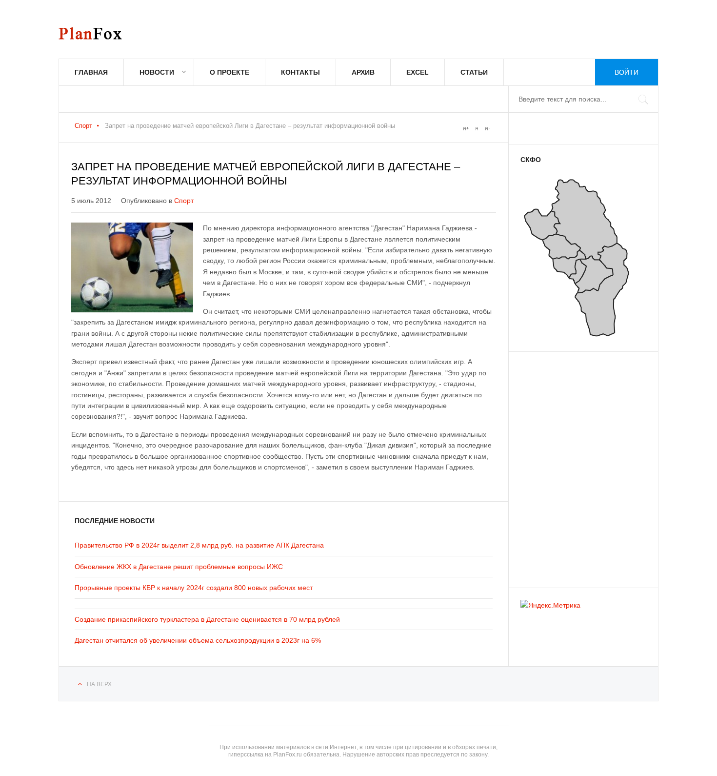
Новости (156, 72)
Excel (417, 72)
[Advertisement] (578, 465)
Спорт (83, 125)
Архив (363, 72)
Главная (91, 72)
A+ (465, 128)
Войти (626, 72)
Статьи (474, 72)
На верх (99, 684)
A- (487, 128)
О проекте (229, 72)
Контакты (300, 72)
